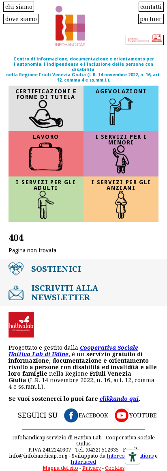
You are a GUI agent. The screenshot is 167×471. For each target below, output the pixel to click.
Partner (151, 18)
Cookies (114, 468)
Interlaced (83, 462)
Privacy (91, 468)
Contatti (151, 6)
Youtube (142, 415)
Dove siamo (21, 18)
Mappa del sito (60, 468)
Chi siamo (18, 6)
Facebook (93, 415)
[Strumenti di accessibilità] (132, 457)
